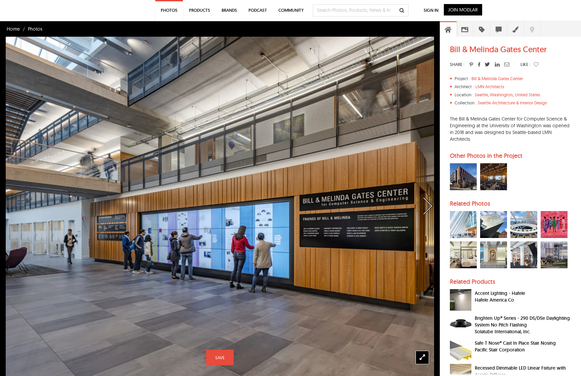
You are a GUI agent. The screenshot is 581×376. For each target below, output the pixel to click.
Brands (229, 10)
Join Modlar (463, 10)
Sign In (431, 10)
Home (13, 29)
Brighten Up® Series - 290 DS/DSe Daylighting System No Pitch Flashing (522, 321)
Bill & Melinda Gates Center (497, 78)
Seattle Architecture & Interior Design (512, 102)
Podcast (257, 10)
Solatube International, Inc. (503, 332)
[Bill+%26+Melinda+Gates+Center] (471, 64)
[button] (536, 64)
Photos (35, 29)
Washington (501, 94)
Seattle (481, 94)
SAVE (220, 357)
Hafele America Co (494, 300)
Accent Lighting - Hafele (500, 293)
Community (291, 10)
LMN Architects (489, 86)
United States (527, 94)
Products (199, 10)
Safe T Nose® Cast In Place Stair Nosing (515, 343)
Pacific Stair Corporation (500, 350)
